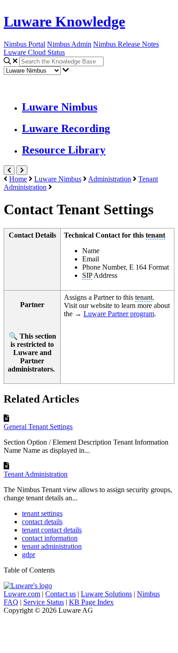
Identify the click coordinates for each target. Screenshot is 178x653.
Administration (109, 179)
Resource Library (63, 150)
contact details (42, 522)
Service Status (43, 602)
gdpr (28, 554)
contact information (50, 538)
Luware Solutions (106, 594)
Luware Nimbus (59, 107)
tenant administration (52, 546)
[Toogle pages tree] (9, 170)
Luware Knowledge (64, 21)
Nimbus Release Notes (126, 44)
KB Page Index (91, 602)
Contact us (60, 594)
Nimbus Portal (24, 44)
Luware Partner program (119, 314)
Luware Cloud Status (34, 52)
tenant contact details (52, 530)
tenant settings (42, 513)
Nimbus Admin (69, 44)
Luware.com (22, 594)
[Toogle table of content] (21, 170)
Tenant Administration (36, 474)
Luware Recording (66, 128)
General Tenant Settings (38, 426)
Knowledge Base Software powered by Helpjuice (89, 631)
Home (18, 179)
